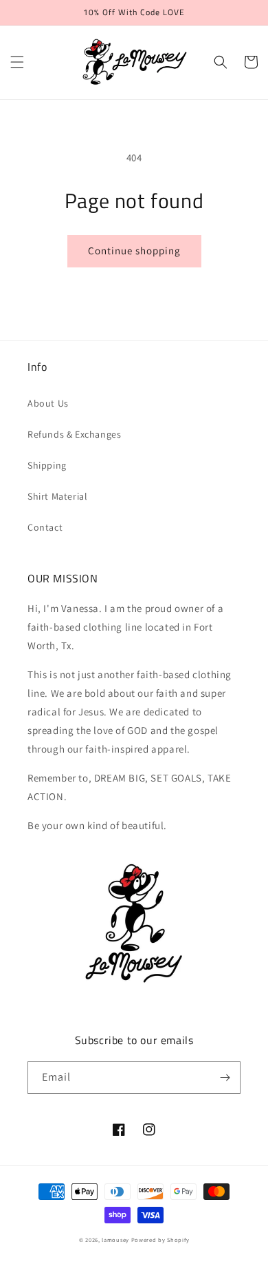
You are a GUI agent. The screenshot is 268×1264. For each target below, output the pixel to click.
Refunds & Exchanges (74, 434)
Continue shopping (134, 250)
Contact (45, 527)
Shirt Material (57, 496)
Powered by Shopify (160, 1239)
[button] (17, 62)
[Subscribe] (225, 1077)
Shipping (47, 465)
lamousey (115, 1239)
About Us (48, 403)
